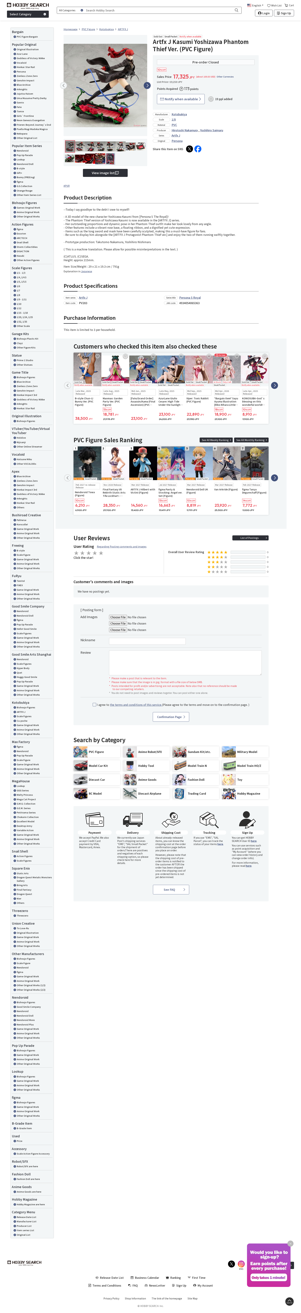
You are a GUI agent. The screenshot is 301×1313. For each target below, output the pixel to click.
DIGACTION (23, 251)
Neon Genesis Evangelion (31, 120)
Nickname (87, 640)
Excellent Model (25, 821)
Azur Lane (22, 53)
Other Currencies (225, 76)
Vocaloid (21, 62)
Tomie (20, 111)
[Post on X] (189, 148)
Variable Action (25, 830)
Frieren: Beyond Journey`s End (34, 124)
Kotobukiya (179, 114)
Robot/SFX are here (27, 1166)
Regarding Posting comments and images (121, 546)
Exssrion (21, 233)
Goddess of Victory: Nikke (31, 58)
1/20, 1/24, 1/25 (25, 317)
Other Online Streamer (29, 446)
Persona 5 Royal (190, 297)
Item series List (25, 1230)
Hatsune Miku (24, 459)
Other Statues (25, 364)
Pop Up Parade (25, 155)
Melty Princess (25, 794)
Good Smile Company (29, 1006)
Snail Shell (22, 242)
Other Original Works (28, 216)
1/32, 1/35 (22, 321)
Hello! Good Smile (27, 628)
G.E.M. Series (24, 808)
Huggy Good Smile (27, 677)
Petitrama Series (26, 812)
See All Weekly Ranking (215, 440)
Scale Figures (24, 633)
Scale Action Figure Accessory (33, 1153)
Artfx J (176, 135)
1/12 (19, 308)
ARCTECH (22, 238)
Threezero (22, 915)
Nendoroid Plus (25, 1024)
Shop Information (135, 1298)
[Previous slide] (63, 85)
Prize (19, 1141)
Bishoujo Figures (26, 377)
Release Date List (26, 1217)
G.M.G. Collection (26, 803)
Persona (21, 71)
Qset (19, 672)
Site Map (193, 1298)
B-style (21, 168)
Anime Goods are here (29, 1191)
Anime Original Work (28, 212)
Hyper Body (23, 668)
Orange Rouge (24, 190)
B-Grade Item (24, 1128)
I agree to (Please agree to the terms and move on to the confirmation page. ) (173, 705)
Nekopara (22, 133)
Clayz (20, 343)
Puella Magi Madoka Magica (32, 129)
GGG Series (23, 790)
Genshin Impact (25, 80)
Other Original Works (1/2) (31, 985)
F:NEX (20, 585)
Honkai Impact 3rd (27, 395)
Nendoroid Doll (25, 164)
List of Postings (249, 538)
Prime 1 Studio (25, 360)
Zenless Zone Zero (27, 76)
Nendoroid (23, 150)
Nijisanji (21, 442)
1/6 (18, 286)
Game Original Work (28, 529)
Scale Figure (23, 554)
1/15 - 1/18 (22, 312)
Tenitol (21, 580)
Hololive (21, 437)
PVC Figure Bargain (27, 36)
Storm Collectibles (27, 246)
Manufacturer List (26, 1221)
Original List (23, 1234)
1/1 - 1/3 (21, 272)
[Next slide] (147, 85)
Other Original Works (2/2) (31, 989)
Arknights (22, 89)
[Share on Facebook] (197, 148)
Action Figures (25, 856)
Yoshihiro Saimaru (211, 130)
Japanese (86, 271)
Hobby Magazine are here (31, 1204)
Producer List (24, 1226)
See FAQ (169, 889)
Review (85, 652)
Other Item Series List (29, 195)
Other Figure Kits (26, 347)
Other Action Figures (28, 260)
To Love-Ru (23, 928)
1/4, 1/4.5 (21, 277)
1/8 (18, 295)
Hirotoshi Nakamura (185, 130)
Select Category (20, 14)
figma (20, 181)
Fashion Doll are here (28, 1179)
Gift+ (19, 172)
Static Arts (23, 873)
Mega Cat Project (26, 799)
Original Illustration (28, 49)
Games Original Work (28, 207)
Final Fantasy (24, 889)
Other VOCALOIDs (26, 463)
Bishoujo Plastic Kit (27, 338)
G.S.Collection (24, 186)
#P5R (67, 185)
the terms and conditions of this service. (136, 705)
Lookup (21, 159)
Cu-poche (22, 720)
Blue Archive (23, 84)
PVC (174, 125)
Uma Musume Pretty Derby (32, 98)
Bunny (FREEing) (26, 177)
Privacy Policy (111, 1298)
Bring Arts (22, 885)
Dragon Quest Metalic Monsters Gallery (34, 879)
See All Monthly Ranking (250, 440)
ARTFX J (21, 711)
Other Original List (27, 138)
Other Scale (23, 326)
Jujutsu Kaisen (25, 93)
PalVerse (21, 520)
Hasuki (20, 255)
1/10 (19, 303)
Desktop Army (24, 825)
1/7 (18, 290)
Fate (19, 107)
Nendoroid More (26, 1020)
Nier (19, 898)
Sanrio (20, 102)
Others (20, 507)
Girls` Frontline (25, 115)
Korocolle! (22, 524)
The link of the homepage (167, 1298)
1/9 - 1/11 (21, 299)
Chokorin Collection (28, 817)
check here (123, 860)
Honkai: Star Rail (26, 67)
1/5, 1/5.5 (21, 281)
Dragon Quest (24, 894)
